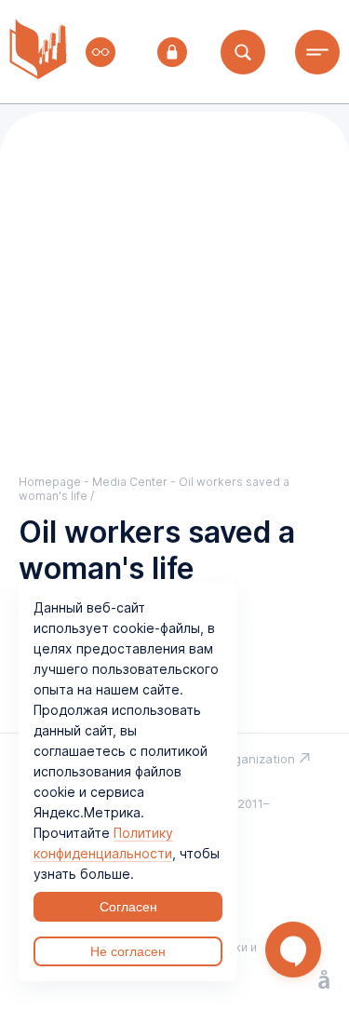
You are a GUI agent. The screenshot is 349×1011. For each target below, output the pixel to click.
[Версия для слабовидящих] (100, 52)
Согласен (128, 906)
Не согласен (128, 951)
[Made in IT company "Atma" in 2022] (323, 981)
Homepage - (55, 482)
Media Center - (135, 482)
